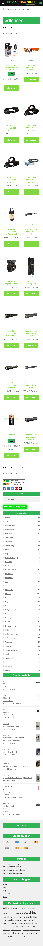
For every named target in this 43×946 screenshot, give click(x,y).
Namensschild (10, 626)
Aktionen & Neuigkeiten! (15, 507)
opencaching (7, 927)
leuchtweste (6, 923)
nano (5, 887)
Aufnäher (8, 541)
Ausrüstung (9, 546)
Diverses (8, 562)
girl (11, 917)
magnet (6, 890)
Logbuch (8, 602)
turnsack (22, 937)
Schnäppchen (10, 529)
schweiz (27, 930)
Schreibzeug (10, 638)
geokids (6, 917)
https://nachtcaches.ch (12, 873)
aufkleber (7, 908)
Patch (7, 517)
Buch (7, 550)
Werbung (8, 666)
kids (9, 920)
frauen (5, 913)
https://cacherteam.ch (12, 867)
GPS (6, 582)
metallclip (18, 923)
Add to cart (11, 88)
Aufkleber (9, 538)
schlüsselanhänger (17, 930)
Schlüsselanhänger (12, 634)
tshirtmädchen (14, 937)
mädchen (25, 923)
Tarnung (8, 642)
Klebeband (9, 590)
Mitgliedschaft (10, 610)
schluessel (6, 930)
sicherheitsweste (35, 930)
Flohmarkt (9, 534)
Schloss (8, 630)
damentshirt (23, 908)
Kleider (8, 594)
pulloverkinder (27, 927)
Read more (31, 345)
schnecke (6, 893)
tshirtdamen (21, 933)
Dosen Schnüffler (11, 570)
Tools (7, 654)
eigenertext (31, 908)
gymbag (20, 917)
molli (5, 896)
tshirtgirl (35, 933)
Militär (7, 606)
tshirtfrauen (28, 933)
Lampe (7, 598)
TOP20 (7, 521)
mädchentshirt (32, 923)
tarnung (7, 933)
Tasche (8, 646)
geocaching (28, 912)
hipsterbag (26, 917)
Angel (5, 884)
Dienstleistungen (11, 558)
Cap (6, 554)
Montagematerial (11, 618)
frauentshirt (10, 913)
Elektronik (9, 574)
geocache (17, 913)
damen (17, 908)
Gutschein (9, 586)
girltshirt (14, 917)
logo (12, 923)
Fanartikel (9, 578)
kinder (14, 920)
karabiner (33, 917)
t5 (3, 933)
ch (14, 908)
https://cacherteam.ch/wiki (14, 870)
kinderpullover (21, 920)
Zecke (7, 670)
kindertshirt (30, 920)
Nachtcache (9, 622)
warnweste (28, 937)
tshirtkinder (6, 937)
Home (7, 9)
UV (6, 662)
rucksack (35, 927)
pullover (19, 926)
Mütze (7, 614)
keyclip (5, 920)
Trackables (9, 658)
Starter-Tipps (10, 525)
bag (12, 908)
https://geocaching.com (13, 864)
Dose (7, 566)
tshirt (14, 933)
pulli (13, 926)
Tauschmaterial (11, 650)
